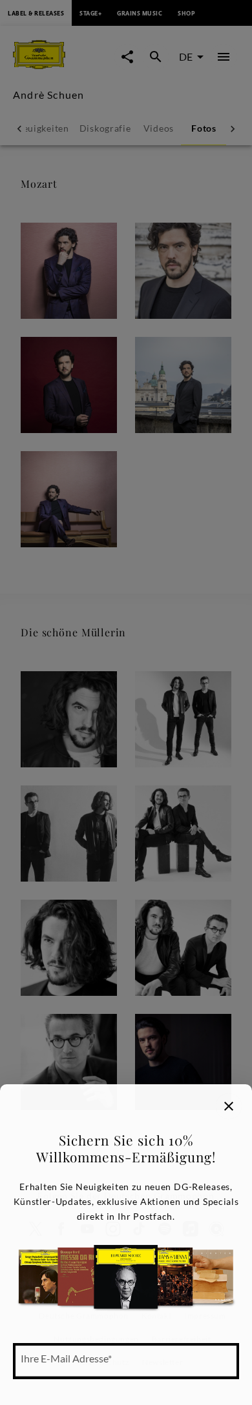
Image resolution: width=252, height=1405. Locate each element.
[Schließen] (229, 1106)
